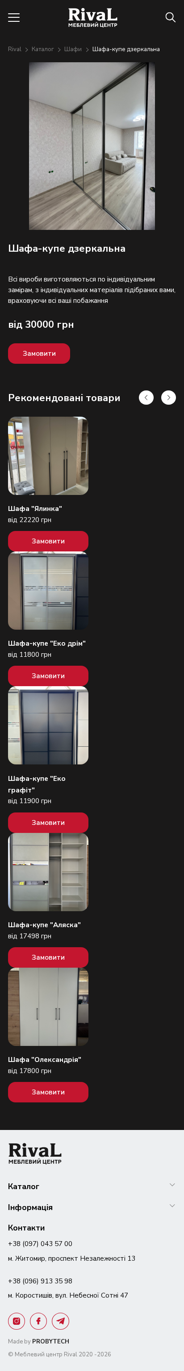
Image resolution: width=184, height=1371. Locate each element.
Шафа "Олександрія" (44, 1059)
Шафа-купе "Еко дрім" (47, 643)
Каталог (43, 49)
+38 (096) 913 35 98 (40, 1281)
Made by (38, 1342)
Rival (15, 49)
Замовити (39, 353)
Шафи (73, 49)
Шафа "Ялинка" (35, 508)
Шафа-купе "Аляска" (44, 924)
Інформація (30, 1207)
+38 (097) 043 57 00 (40, 1243)
